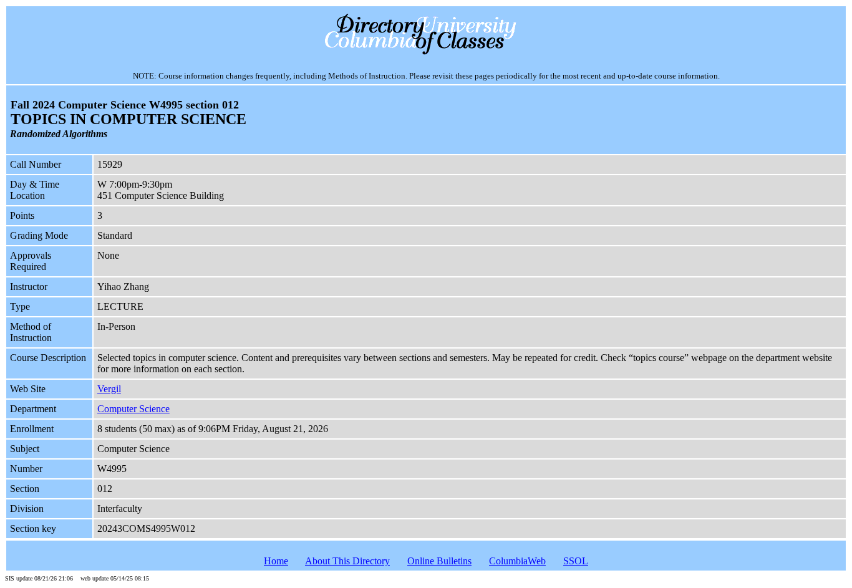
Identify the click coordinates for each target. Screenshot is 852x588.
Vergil (109, 388)
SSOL (575, 561)
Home (276, 561)
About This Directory (347, 561)
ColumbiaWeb (517, 561)
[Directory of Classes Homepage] (426, 53)
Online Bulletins (439, 561)
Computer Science (133, 408)
